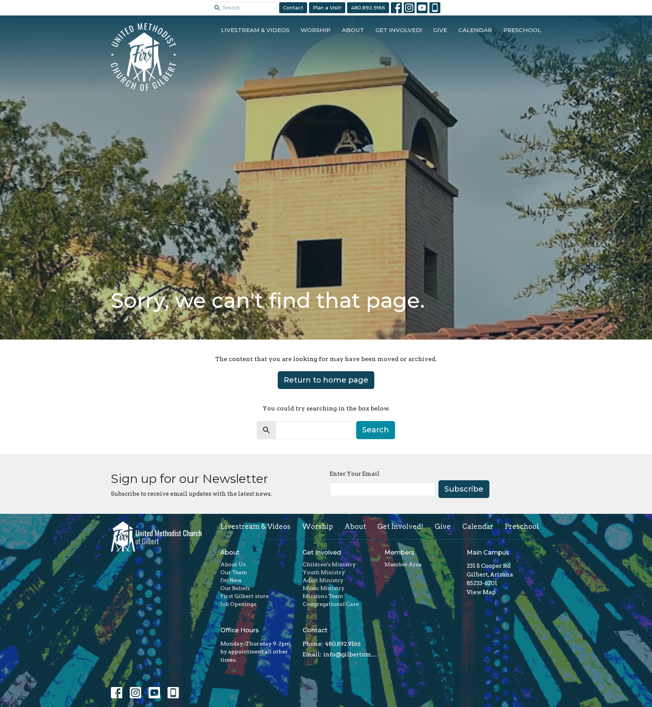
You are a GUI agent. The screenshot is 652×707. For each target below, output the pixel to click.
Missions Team (323, 596)
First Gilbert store (244, 596)
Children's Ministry (329, 564)
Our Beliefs (235, 588)
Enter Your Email (355, 473)
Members (399, 552)
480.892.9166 (368, 8)
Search (375, 429)
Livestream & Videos (255, 30)
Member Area (403, 564)
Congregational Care (331, 604)
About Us (233, 564)
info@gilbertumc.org (350, 654)
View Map (481, 592)
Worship (316, 30)
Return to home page (326, 379)
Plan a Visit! (327, 8)
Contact (293, 8)
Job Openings (238, 604)
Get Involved (322, 552)
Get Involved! (398, 30)
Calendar (475, 30)
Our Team (233, 572)
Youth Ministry (324, 572)
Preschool (522, 30)
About (353, 30)
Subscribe (463, 488)
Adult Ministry (323, 580)
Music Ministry (323, 588)
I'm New (231, 580)
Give (440, 30)
